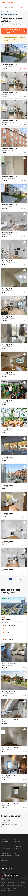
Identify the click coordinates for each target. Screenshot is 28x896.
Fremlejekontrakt (18, 846)
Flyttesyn (16, 843)
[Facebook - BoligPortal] (3, 868)
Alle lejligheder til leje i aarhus (11, 14)
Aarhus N (11, 25)
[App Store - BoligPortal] (14, 875)
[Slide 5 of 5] (15, 61)
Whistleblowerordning (6, 855)
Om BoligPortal (4, 841)
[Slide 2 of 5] (13, 61)
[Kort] (25, 7)
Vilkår (15, 853)
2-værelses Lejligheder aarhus (9, 827)
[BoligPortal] (7, 2)
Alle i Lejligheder (5, 820)
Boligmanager (4, 860)
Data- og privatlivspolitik (7, 848)
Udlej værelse (17, 841)
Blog (2, 843)
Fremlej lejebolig (18, 848)
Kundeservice (17, 851)
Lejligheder (8, 11)
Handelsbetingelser (5, 853)
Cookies (3, 851)
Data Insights (4, 862)
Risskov (4, 25)
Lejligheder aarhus (6, 822)
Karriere (3, 857)
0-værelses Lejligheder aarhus (9, 824)
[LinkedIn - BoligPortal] (7, 868)
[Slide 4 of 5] (14, 61)
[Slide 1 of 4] (12, 229)
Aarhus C (18, 25)
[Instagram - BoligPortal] (11, 868)
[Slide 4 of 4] (15, 229)
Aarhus (16, 11)
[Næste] (20, 579)
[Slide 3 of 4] (14, 229)
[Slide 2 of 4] (13, 229)
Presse (2, 846)
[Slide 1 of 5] (12, 61)
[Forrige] (7, 579)
